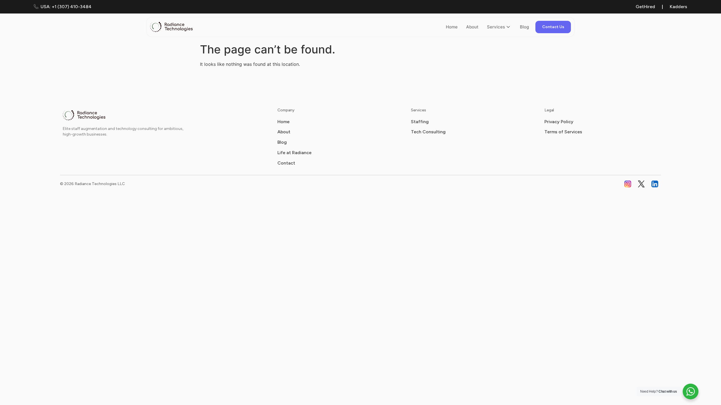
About (472, 27)
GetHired (645, 6)
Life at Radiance (294, 152)
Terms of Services (563, 131)
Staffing (420, 121)
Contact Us (553, 26)
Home (452, 27)
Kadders (678, 6)
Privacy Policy (558, 121)
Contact (286, 163)
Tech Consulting (428, 131)
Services (496, 27)
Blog (524, 27)
